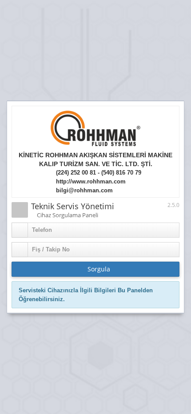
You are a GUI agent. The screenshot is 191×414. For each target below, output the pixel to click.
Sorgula (98, 269)
